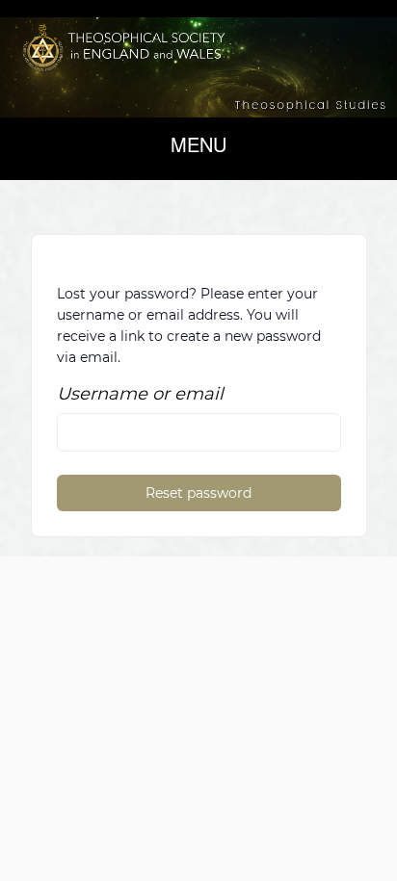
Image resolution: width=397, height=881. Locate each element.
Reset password (198, 493)
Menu (198, 144)
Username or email (140, 393)
